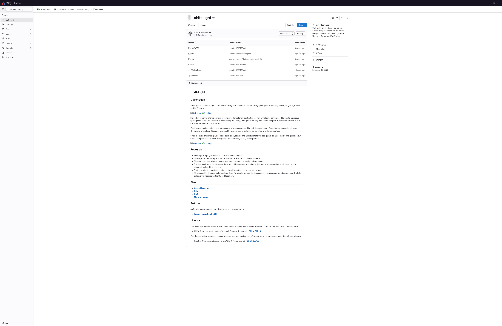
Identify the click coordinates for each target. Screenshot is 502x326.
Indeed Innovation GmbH (205, 214)
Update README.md (202, 32)
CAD (196, 194)
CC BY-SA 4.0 (253, 241)
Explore (17, 3)
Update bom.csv (236, 75)
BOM (196, 191)
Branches (320, 49)
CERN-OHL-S (255, 231)
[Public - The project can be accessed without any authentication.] (213, 18)
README (319, 60)
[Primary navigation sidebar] (3, 9)
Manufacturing (201, 197)
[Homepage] (6, 3)
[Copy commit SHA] (292, 33)
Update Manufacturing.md (240, 54)
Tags (319, 53)
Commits (321, 45)
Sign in (496, 3)
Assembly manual (202, 188)
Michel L (197, 35)
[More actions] (347, 18)
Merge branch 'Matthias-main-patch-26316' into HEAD (247, 59)
